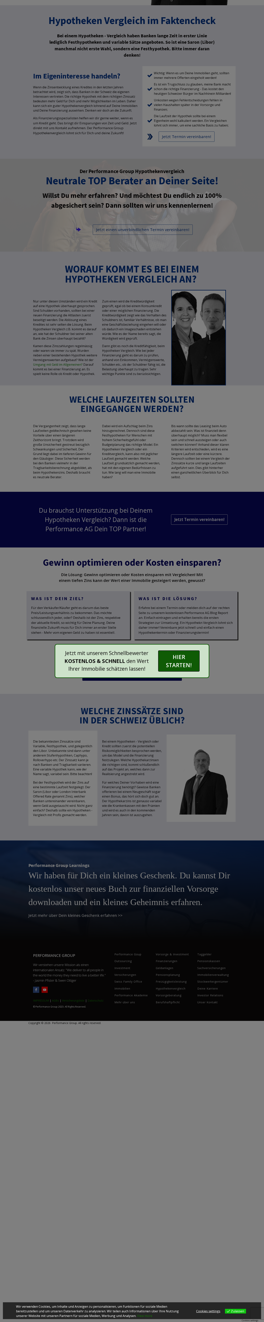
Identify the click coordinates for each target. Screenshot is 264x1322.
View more (144, 1316)
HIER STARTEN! (179, 661)
